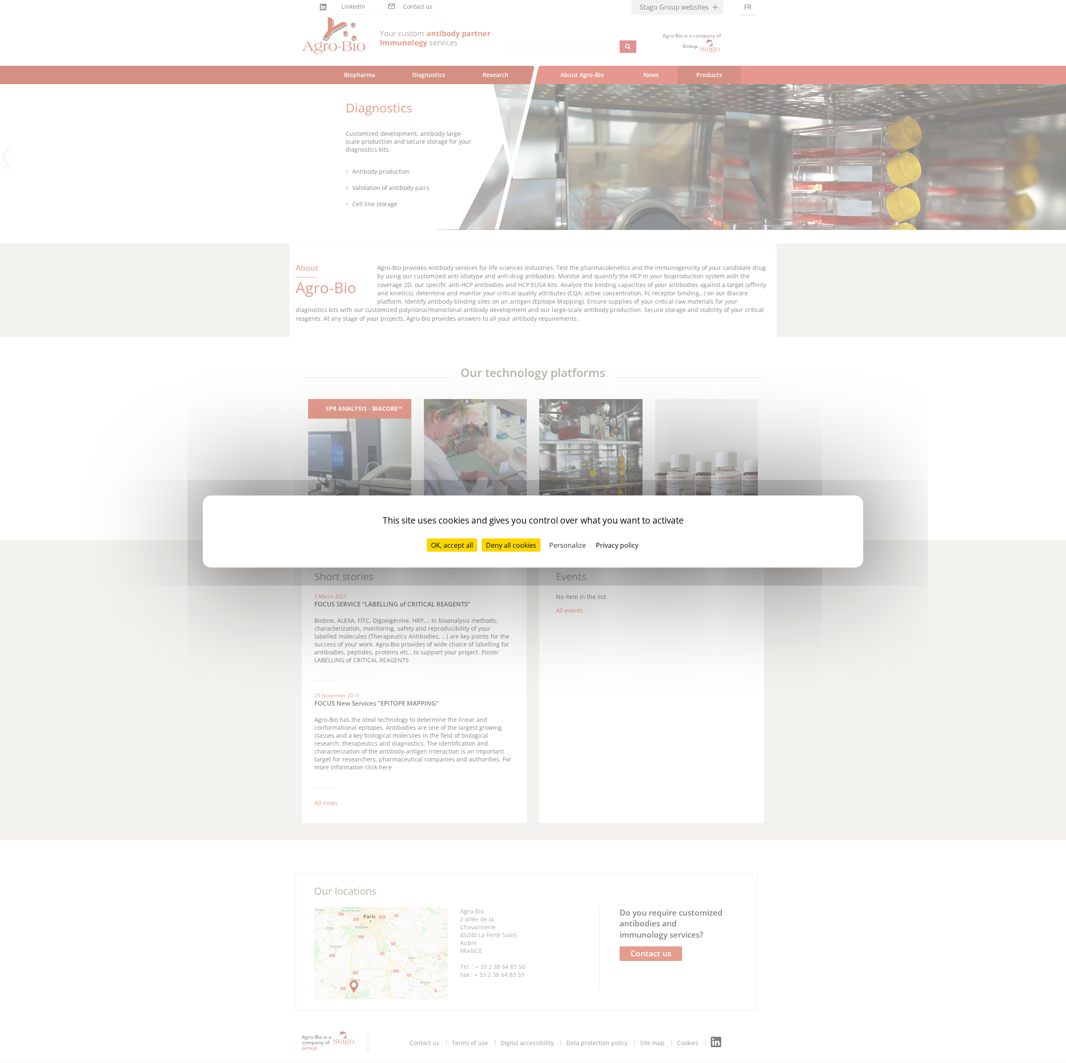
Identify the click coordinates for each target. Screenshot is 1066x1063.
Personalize (567, 545)
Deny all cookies (511, 545)
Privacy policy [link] (617, 545)
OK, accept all (452, 545)
